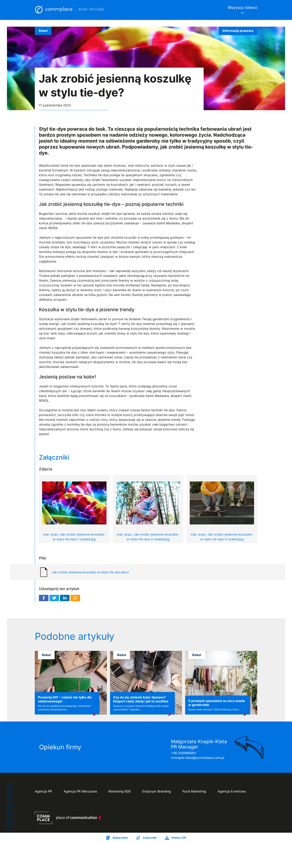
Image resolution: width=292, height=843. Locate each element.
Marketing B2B (119, 791)
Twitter (54, 598)
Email (75, 598)
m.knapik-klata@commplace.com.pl (197, 758)
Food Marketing (194, 791)
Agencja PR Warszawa (80, 791)
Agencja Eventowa (232, 791)
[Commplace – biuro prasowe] (70, 10)
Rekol (43, 31)
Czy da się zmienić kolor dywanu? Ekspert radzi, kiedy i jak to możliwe (140, 699)
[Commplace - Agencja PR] (68, 818)
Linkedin (65, 598)
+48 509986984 (183, 753)
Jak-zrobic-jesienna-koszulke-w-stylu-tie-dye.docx (90, 572)
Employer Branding (156, 791)
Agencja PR (43, 791)
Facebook (43, 598)
